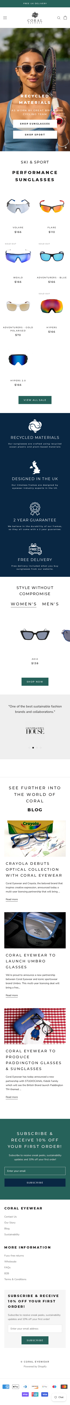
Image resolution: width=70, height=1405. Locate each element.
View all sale (35, 400)
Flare (52, 227)
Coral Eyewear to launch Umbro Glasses (31, 961)
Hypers (51, 327)
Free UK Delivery (35, 3)
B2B (6, 1273)
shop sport (35, 134)
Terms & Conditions (15, 1279)
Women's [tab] (24, 604)
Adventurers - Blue (52, 277)
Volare (18, 227)
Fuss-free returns (14, 1255)
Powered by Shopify (35, 1366)
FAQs (7, 1267)
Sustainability (11, 1234)
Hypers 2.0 (18, 380)
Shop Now (35, 681)
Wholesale (10, 1261)
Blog (7, 1228)
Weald (18, 277)
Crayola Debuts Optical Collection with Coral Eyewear (34, 869)
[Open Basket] (65, 17)
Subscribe (35, 1182)
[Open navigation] (5, 17)
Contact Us (10, 1216)
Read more (12, 899)
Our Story (9, 1222)
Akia (35, 659)
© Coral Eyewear (35, 1361)
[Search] (58, 17)
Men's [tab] (50, 604)
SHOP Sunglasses (35, 123)
